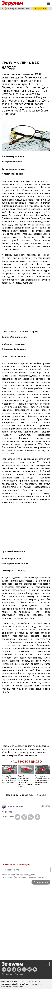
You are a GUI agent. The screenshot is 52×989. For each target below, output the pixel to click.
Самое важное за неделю (16, 864)
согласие (6, 877)
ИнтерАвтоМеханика (19, 8)
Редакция (7, 974)
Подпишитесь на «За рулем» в (26, 795)
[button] (49, 981)
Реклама (19, 974)
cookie (31, 984)
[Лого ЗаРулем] (12, 3)
